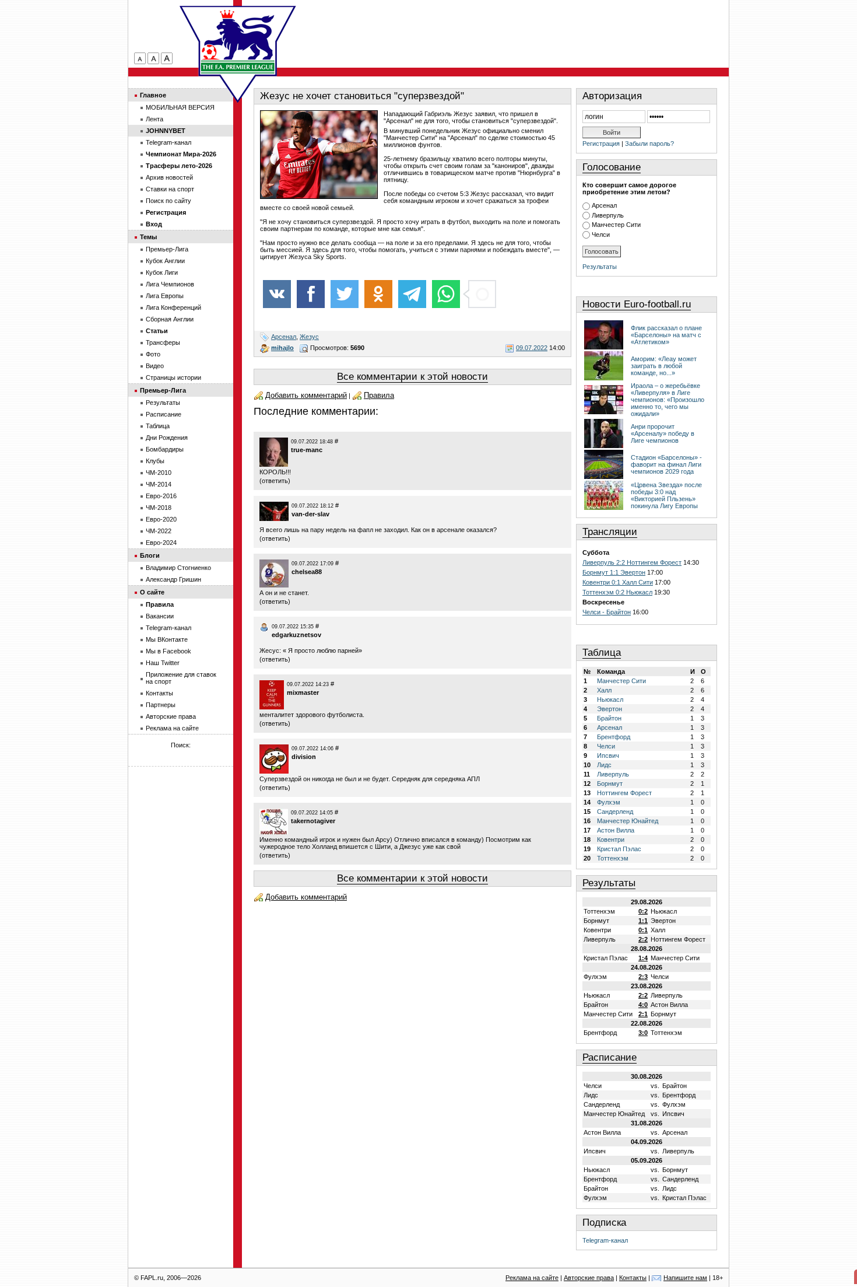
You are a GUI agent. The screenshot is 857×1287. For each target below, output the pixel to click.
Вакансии (160, 616)
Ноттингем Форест (624, 792)
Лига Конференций (173, 307)
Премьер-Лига (167, 249)
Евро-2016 (161, 495)
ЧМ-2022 (158, 530)
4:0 (643, 1004)
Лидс (604, 764)
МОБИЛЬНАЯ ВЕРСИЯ (180, 107)
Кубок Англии (165, 260)
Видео (155, 365)
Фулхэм (608, 802)
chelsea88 (306, 571)
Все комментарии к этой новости (412, 376)
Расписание (609, 1057)
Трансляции (609, 531)
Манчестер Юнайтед (627, 820)
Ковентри (610, 839)
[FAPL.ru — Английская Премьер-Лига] (237, 41)
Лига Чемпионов (170, 284)
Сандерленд (615, 811)
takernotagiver (313, 820)
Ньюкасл (610, 699)
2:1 (643, 1013)
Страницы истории (173, 377)
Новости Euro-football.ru (636, 304)
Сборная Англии (170, 319)
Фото (153, 354)
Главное (153, 95)
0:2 (643, 911)
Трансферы (163, 342)
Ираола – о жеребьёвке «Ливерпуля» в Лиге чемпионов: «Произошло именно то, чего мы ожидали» (667, 399)
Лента (154, 119)
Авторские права (171, 716)
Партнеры (160, 704)
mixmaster (303, 692)
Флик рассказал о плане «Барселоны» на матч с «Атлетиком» (666, 334)
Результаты (599, 266)
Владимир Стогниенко (178, 567)
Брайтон (609, 718)
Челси (601, 234)
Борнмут (610, 783)
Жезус (309, 336)
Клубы (155, 460)
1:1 (643, 920)
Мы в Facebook (168, 651)
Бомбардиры (165, 449)
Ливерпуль (608, 215)
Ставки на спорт (170, 189)
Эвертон (609, 708)
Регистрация (601, 143)
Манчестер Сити (616, 224)
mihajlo (282, 347)
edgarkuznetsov (296, 634)
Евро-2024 (161, 542)
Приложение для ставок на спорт (181, 678)
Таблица (601, 652)
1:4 (643, 957)
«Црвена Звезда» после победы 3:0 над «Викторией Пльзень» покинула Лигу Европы (666, 495)
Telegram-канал (605, 1240)
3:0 (643, 1032)
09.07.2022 (531, 347)
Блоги (150, 555)
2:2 (643, 939)
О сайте (152, 592)
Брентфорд (613, 736)
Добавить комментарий (306, 395)
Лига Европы (165, 295)
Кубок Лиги (162, 272)
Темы (148, 236)
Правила (379, 395)
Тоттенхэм (612, 858)
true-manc (306, 449)
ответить (275, 480)
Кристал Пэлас (619, 848)
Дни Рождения (167, 437)
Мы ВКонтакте (167, 639)
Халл (604, 690)
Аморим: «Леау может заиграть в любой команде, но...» (664, 365)
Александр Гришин (173, 579)
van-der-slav (310, 513)
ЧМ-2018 (158, 507)
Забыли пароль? (649, 143)
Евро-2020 (161, 519)
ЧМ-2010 (158, 472)
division (303, 756)
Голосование (611, 167)
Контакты (159, 693)
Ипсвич (608, 755)
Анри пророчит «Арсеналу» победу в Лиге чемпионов (662, 433)
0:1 (643, 929)
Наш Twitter (163, 662)
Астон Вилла (615, 830)
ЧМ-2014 (158, 484)
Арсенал (283, 336)
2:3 (643, 976)
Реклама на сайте (172, 728)
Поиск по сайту (168, 200)
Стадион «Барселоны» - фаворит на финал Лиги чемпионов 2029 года (666, 464)
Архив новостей (169, 177)
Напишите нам (685, 1277)
